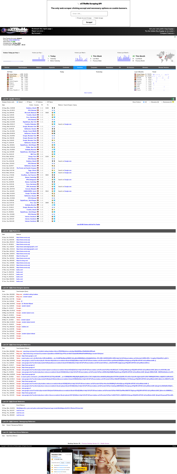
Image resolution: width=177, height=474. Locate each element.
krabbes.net (25, 326)
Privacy (174, 446)
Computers (94, 67)
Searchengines (22, 67)
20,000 (11, 99)
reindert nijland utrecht (28, 322)
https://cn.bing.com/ (22, 256)
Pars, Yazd (33, 202)
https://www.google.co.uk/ (29, 356)
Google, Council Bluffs (29, 131)
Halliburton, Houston (30, 129)
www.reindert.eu (14, 40)
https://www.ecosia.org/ (23, 237)
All (146, 102)
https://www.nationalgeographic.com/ (27, 246)
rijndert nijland (26, 306)
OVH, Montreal (32, 110)
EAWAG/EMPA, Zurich (30, 191)
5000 (11, 231)
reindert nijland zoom (28, 313)
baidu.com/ (19, 269)
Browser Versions (164, 67)
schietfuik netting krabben (30, 294)
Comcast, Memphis (30, 189)
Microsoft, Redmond (30, 112)
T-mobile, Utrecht (31, 115)
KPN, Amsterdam (31, 186)
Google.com (67, 124)
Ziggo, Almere (32, 170)
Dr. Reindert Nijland (27, 303)
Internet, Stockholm (30, 216)
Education (155, 102)
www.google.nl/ (26, 388)
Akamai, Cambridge (30, 177)
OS (120, 67)
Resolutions (109, 67)
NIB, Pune (33, 154)
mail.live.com (20, 410)
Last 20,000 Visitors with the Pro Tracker (88, 224)
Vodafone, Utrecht (31, 108)
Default (20, 102)
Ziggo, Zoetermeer (31, 172)
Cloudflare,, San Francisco (28, 175)
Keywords (52, 67)
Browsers (145, 67)
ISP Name (50, 102)
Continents (66, 67)
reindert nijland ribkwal (28, 333)
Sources (7, 67)
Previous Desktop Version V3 (90, 443)
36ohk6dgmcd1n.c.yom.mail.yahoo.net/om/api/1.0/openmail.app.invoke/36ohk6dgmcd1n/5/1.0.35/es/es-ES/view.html (50, 408)
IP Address (39, 102)
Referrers (38, 67)
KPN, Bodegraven (31, 179)
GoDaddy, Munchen (30, 149)
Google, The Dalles (30, 193)
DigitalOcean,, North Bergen (28, 145)
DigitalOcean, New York (29, 122)
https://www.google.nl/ (28, 365)
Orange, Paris (32, 156)
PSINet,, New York (31, 147)
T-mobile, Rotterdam (30, 124)
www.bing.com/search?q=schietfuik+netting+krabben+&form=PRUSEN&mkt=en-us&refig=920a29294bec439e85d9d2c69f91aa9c (59, 351)
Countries (80, 67)
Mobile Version (105, 443)
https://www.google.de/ (28, 374)
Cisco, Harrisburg (31, 117)
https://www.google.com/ (29, 381)
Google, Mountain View (29, 126)
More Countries (88, 92)
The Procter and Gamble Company (26, 168)
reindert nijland (27, 296)
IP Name (29, 102)
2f (21, 301)
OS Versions (130, 67)
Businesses (167, 102)
